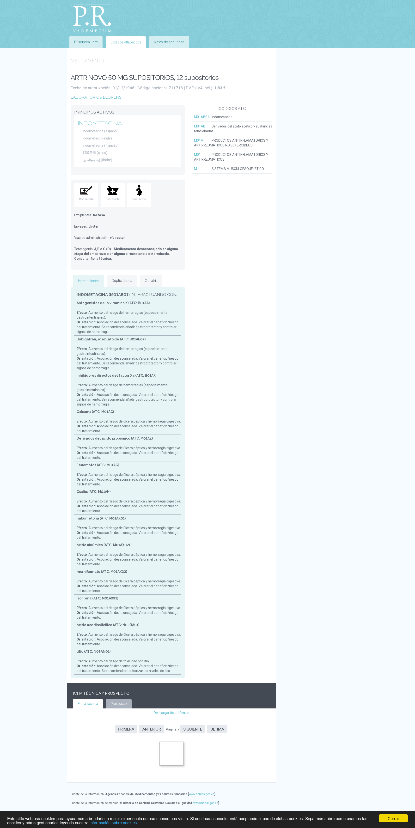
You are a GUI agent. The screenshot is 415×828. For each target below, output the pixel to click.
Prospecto (119, 704)
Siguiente (192, 729)
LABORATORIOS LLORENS (96, 97)
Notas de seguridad (169, 42)
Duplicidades (122, 281)
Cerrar (393, 818)
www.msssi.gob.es (205, 803)
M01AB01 (201, 117)
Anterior (151, 729)
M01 (197, 155)
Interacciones (88, 281)
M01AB (199, 126)
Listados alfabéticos (125, 42)
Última (217, 729)
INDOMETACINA (100, 123)
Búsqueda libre (86, 42)
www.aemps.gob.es (201, 794)
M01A (198, 140)
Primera (126, 729)
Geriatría (151, 281)
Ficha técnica (88, 704)
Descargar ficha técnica (171, 713)
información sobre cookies (113, 822)
